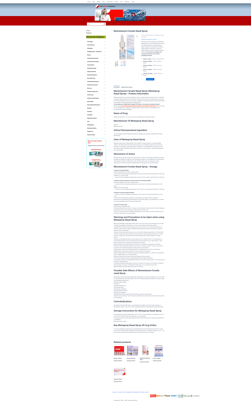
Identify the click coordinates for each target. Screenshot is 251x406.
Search (98, 1)
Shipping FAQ (129, 392)
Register (89, 33)
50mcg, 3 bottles (147, 61)
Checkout (126, 1)
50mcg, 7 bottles (147, 69)
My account (110, 1)
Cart (121, 1)
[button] (137, 36)
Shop (93, 1)
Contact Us (115, 392)
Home (88, 1)
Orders (116, 1)
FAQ (125, 392)
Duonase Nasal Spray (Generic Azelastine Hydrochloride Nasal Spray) (139, 106)
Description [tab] (117, 87)
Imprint (147, 392)
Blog (103, 1)
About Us (120, 392)
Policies (143, 392)
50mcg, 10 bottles (147, 73)
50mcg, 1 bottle (147, 59)
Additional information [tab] (126, 87)
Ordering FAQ (136, 392)
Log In (132, 1)
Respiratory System (149, 35)
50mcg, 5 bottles (147, 65)
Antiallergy (143, 39)
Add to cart (150, 79)
